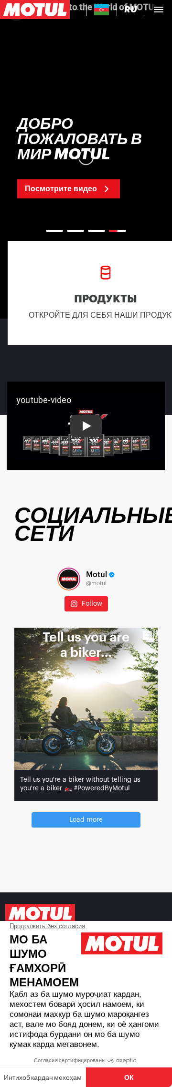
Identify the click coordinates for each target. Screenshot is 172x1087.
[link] (86, 157)
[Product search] (78, 9)
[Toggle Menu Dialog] (158, 9)
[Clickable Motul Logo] (35, 9)
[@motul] (68, 579)
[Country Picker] (101, 9)
